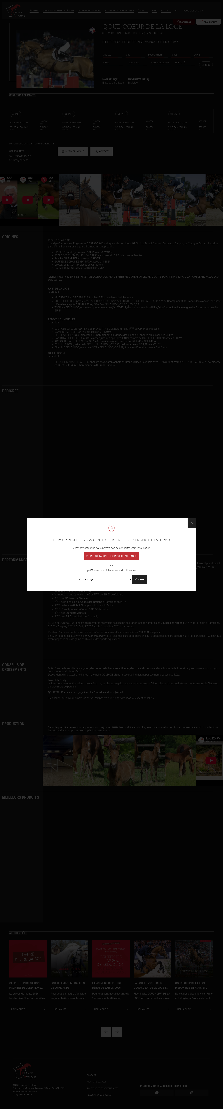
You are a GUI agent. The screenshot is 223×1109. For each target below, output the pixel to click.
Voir (137, 579)
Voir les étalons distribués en (111, 556)
